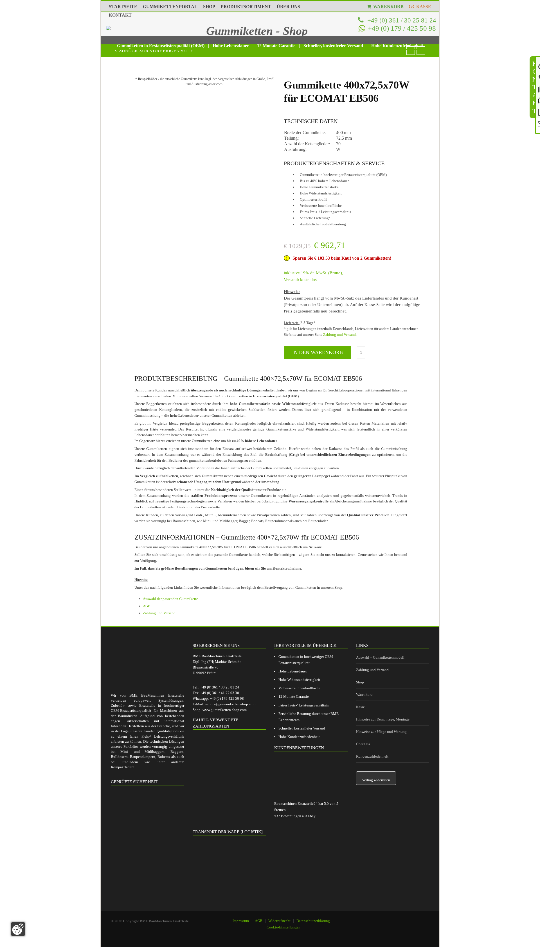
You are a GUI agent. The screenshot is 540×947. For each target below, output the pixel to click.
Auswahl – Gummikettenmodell (380, 657)
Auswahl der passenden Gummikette (170, 599)
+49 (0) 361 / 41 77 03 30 (219, 693)
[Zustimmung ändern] (18, 929)
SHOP (209, 6)
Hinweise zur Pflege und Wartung (381, 731)
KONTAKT (120, 15)
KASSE (422, 6)
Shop (360, 682)
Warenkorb (364, 694)
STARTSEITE (123, 6)
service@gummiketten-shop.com (230, 704)
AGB (146, 606)
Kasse (360, 707)
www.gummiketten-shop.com (224, 710)
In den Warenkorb (317, 352)
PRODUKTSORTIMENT (246, 6)
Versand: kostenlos (300, 279)
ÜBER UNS (288, 6)
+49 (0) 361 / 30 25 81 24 (401, 20)
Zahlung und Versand (339, 334)
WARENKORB (387, 6)
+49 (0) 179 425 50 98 (227, 698)
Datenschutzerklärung (313, 921)
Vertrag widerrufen (376, 780)
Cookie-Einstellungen (283, 927)
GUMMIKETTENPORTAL (170, 6)
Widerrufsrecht (279, 921)
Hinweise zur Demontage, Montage (383, 719)
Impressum (241, 921)
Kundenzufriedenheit (372, 756)
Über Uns (363, 744)
